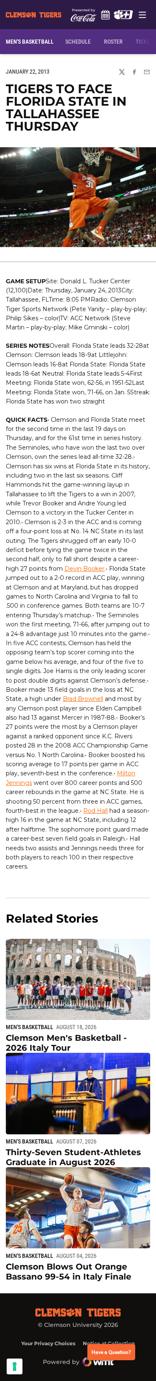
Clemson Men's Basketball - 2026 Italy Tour (66, 1043)
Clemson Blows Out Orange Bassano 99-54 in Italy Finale (68, 1272)
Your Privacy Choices (48, 1343)
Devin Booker (84, 568)
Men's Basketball (29, 1027)
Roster (113, 41)
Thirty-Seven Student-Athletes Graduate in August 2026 (73, 1157)
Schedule (105, 14)
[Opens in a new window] (123, 14)
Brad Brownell (83, 699)
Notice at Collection (109, 1343)
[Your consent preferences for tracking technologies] (14, 1366)
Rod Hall (95, 810)
